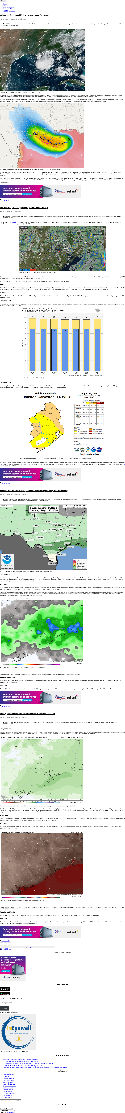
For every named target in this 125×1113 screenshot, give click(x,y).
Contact (5, 10)
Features (6, 1076)
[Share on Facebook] (1, 203)
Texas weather (8, 1090)
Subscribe (4, 1008)
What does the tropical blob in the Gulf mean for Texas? (24, 15)
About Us (6, 5)
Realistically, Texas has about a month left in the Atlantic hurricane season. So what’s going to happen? (35, 1067)
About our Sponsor (8, 7)
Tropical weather (8, 1093)
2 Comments (6, 200)
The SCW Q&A (7, 1091)
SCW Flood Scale (8, 8)
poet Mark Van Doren (15, 222)
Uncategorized (8, 1095)
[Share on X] (5, 203)
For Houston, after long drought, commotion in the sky (24, 207)
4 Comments (6, 941)
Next (10, 949)
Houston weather (9, 1078)
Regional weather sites (9, 11)
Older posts (28, 947)
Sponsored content (9, 1086)
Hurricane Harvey (8, 1080)
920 (5, 949)
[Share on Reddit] (9, 203)
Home (5, 4)
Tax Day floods (8, 1088)
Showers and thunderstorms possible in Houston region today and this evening (34, 490)
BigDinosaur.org (10, 1112)
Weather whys (7, 1097)
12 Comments (6, 706)
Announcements (8, 1075)
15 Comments (6, 483)
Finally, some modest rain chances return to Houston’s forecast (27, 713)
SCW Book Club (8, 1082)
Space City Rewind (9, 1084)
